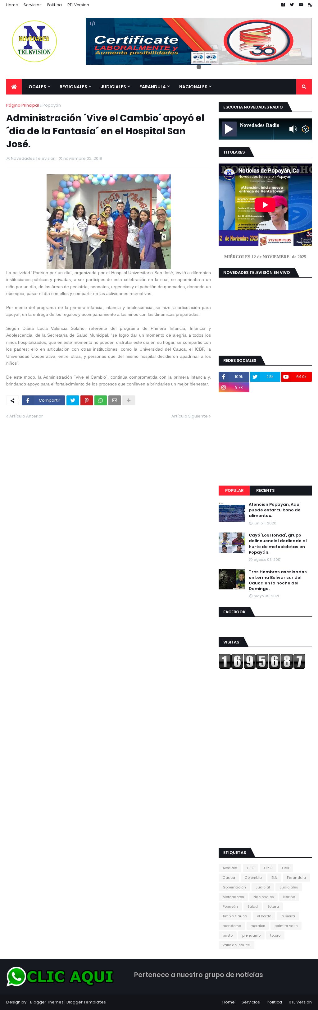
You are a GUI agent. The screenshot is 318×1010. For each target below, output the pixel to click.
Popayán (52, 105)
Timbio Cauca (235, 916)
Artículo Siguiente (189, 416)
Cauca (229, 877)
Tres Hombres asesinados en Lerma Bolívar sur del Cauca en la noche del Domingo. (278, 580)
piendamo (251, 935)
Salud (253, 906)
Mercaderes (233, 896)
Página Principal (22, 105)
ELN (274, 877)
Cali (285, 867)
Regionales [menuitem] (73, 87)
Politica (54, 4)
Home (12, 4)
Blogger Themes (47, 1002)
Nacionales (263, 896)
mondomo (232, 925)
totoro (275, 935)
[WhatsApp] (100, 400)
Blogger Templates (86, 1002)
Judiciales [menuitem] (113, 87)
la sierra (288, 916)
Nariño (289, 896)
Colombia (253, 877)
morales (258, 925)
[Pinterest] (86, 400)
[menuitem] (14, 87)
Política (274, 1002)
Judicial (263, 887)
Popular (234, 490)
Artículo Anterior (26, 416)
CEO (250, 867)
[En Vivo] (229, 129)
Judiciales (288, 887)
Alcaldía (230, 867)
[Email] (114, 400)
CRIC (268, 867)
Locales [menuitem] (36, 87)
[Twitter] (72, 400)
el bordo (264, 916)
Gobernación (234, 887)
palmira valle (286, 925)
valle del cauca (236, 945)
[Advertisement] (265, 439)
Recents (265, 490)
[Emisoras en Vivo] (305, 129)
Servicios (33, 4)
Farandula (296, 877)
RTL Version (78, 4)
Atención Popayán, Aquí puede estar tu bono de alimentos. (275, 510)
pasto (228, 935)
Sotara (273, 906)
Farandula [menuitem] (152, 87)
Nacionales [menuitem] (193, 87)
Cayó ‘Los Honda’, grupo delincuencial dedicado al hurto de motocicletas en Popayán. (278, 544)
